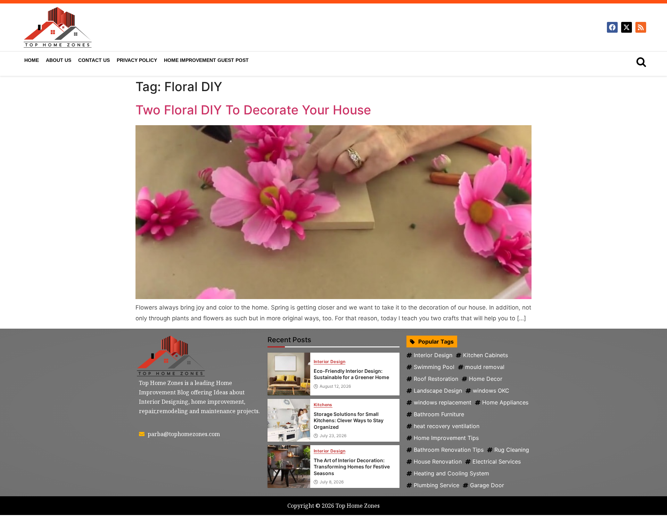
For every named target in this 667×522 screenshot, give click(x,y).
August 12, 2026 (335, 386)
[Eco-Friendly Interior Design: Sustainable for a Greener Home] (288, 374)
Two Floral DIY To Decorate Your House (253, 110)
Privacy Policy (137, 60)
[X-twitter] (626, 27)
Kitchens (323, 405)
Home (31, 60)
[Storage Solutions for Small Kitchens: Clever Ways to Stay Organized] (288, 420)
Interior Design (329, 362)
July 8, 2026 (332, 482)
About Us (58, 60)
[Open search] (641, 62)
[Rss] (640, 27)
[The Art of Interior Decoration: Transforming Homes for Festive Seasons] (288, 466)
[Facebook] (612, 27)
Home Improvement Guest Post (206, 60)
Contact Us (94, 60)
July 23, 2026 (333, 436)
